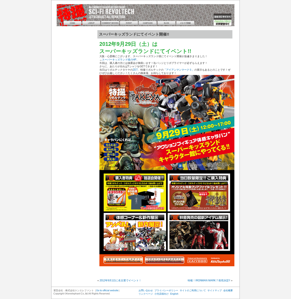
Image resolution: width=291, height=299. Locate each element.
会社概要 (228, 290)
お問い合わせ (146, 290)
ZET (135, 69)
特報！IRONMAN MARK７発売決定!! (209, 280)
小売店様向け (161, 293)
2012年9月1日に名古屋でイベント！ (120, 280)
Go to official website (107, 290)
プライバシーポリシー (166, 290)
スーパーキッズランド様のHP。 (120, 59)
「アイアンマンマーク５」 (179, 69)
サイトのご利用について (193, 290)
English (174, 293)
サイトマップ (214, 290)
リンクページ (146, 293)
